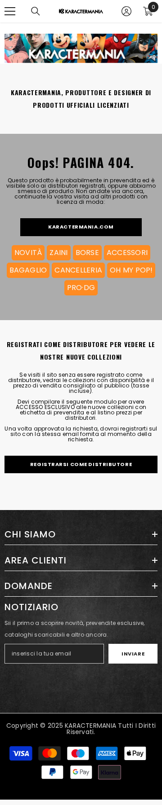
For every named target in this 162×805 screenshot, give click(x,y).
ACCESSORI (127, 252)
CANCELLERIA (78, 270)
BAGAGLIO (28, 270)
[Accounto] (126, 11)
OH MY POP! (131, 270)
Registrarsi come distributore (81, 464)
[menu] (9, 11)
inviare (133, 653)
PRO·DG (81, 287)
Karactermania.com (81, 226)
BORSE (87, 252)
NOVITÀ (28, 252)
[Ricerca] (35, 11)
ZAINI (59, 252)
